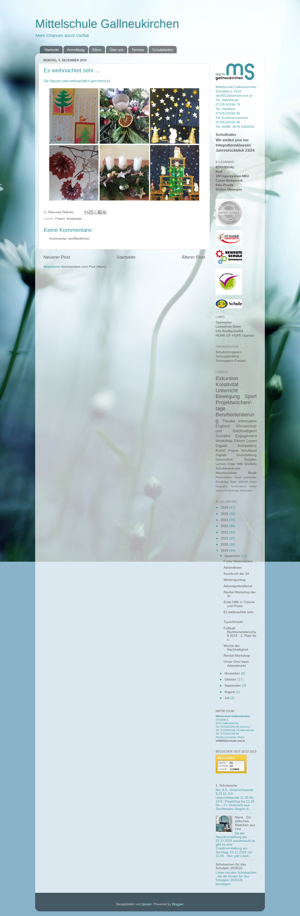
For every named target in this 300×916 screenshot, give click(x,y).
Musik (252, 473)
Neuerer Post (56, 257)
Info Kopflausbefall (229, 331)
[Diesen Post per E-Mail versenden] (86, 212)
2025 (225, 514)
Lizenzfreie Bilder (228, 326)
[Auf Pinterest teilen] (104, 212)
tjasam (147, 904)
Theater (228, 421)
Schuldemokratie (228, 468)
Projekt (233, 450)
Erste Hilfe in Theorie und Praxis (239, 604)
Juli (227, 698)
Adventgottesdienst (238, 586)
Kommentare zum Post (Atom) (83, 266)
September (233, 685)
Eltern (96, 50)
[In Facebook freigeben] (100, 212)
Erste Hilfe (235, 464)
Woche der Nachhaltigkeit (236, 647)
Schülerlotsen (238, 486)
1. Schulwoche (226, 785)
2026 (225, 507)
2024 (225, 520)
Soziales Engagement (236, 436)
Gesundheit (224, 459)
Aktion (253, 481)
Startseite (51, 50)
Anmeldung (75, 50)
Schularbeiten (162, 50)
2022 (225, 532)
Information (247, 421)
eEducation (246, 490)
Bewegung (228, 396)
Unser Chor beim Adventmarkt (236, 663)
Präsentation (224, 477)
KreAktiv (250, 464)
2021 (225, 538)
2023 (225, 526)
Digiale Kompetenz (236, 445)
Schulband (249, 450)
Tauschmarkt (233, 622)
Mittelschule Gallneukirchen (107, 23)
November (233, 673)
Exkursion (227, 378)
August (230, 692)
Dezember (233, 556)
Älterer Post (193, 257)
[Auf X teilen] (95, 212)
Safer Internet (239, 482)
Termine (138, 50)
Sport (250, 396)
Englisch (223, 426)
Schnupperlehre (227, 356)
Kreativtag (222, 482)
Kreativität (74, 218)
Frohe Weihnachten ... (240, 561)
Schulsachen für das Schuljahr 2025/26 (231, 866)
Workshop (224, 441)
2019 (225, 550)
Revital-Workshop (237, 655)
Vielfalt (253, 486)
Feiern (60, 218)
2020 (225, 544)
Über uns (116, 50)
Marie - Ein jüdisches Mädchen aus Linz (245, 823)
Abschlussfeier (226, 473)
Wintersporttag (234, 580)
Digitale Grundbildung (236, 455)
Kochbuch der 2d (236, 573)
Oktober (231, 679)
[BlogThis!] (91, 212)
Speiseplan (224, 322)
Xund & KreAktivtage (227, 490)
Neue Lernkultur (245, 477)
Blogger (177, 904)
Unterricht (227, 390)
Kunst (220, 450)
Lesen (251, 441)
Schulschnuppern (228, 352)
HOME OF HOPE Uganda (235, 335)
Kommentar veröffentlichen (69, 238)
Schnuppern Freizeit (231, 361)
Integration (222, 486)
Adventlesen (233, 567)
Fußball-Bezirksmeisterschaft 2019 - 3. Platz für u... (240, 634)
